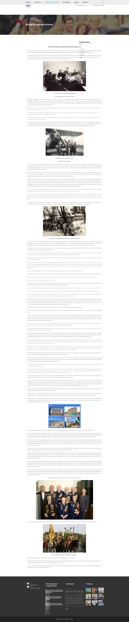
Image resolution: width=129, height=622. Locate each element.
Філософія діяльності (51, 2)
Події (81, 57)
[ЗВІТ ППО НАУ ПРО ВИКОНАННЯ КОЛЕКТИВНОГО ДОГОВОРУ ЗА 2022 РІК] (47, 602)
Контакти (85, 2)
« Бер (67, 608)
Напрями (82, 52)
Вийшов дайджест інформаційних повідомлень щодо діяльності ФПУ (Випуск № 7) (54, 591)
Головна (28, 2)
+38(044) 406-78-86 (98, 5)
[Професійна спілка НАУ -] (28, 4)
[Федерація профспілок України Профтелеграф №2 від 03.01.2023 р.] (47, 609)
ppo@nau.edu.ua (82, 5)
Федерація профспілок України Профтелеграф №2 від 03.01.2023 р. (54, 604)
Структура (37, 2)
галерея (82, 49)
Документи (66, 2)
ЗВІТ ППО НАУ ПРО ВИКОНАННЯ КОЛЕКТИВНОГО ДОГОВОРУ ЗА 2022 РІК (53, 598)
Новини (76, 2)
